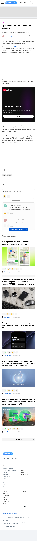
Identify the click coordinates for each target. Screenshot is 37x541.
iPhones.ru (6, 526)
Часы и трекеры (7, 476)
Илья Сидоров (7, 272)
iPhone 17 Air (24, 474)
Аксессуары (6, 495)
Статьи (5, 491)
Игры (3, 22)
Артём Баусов (7, 317)
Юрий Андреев (12, 220)
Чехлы (4, 478)
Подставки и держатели (9, 487)
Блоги (4, 497)
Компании (6, 501)
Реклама (23, 506)
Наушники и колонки (8, 468)
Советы (23, 491)
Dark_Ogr (10, 205)
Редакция (24, 504)
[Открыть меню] (2, 3)
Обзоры (5, 466)
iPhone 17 (23, 470)
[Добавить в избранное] (30, 36)
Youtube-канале (16, 46)
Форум (5, 499)
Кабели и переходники (8, 485)
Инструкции (24, 494)
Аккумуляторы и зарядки (9, 470)
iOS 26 (22, 466)
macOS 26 (23, 468)
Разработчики (24, 498)
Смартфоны (6, 472)
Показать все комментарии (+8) (18, 229)
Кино (4, 506)
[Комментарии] (4, 314)
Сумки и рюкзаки (7, 483)
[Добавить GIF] (8, 196)
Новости (9, 175)
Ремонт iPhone (25, 500)
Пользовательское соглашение (10, 513)
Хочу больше (18, 439)
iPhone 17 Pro (24, 472)
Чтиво (4, 504)
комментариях (16, 200)
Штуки (4, 480)
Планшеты (5, 474)
